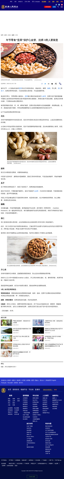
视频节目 (24, 389)
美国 (9, 400)
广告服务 (44, 460)
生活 (9, 35)
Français (3, 382)
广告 (49, 1)
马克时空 (35, 417)
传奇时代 (47, 428)
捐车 (57, 1)
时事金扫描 (35, 402)
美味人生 (29, 434)
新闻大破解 (35, 408)
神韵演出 (10, 414)
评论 (9, 403)
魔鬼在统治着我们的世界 (51, 434)
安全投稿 (37, 460)
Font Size (56, 83)
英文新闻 (44, 1)
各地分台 (20, 1)
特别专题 (48, 423)
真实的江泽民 (48, 438)
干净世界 (26, 463)
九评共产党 (48, 436)
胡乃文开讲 (55, 402)
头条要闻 (10, 408)
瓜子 (2, 91)
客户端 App (58, 460)
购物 (62, 1)
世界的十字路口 (37, 414)
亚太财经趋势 (26, 417)
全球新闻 (25, 398)
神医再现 (54, 406)
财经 (14, 403)
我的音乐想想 (30, 447)
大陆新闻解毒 (36, 419)
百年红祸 (47, 440)
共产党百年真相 (49, 430)
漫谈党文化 (48, 449)
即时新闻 (10, 410)
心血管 (43, 96)
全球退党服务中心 (42, 463)
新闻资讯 (16, 389)
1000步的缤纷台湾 (31, 444)
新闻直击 (25, 406)
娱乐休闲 (30, 423)
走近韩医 (54, 408)
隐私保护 (24, 460)
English (54, 380)
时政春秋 (35, 404)
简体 (29, 1)
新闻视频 (26, 395)
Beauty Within (30, 436)
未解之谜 (45, 398)
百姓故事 (47, 447)
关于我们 (11, 460)
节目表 (31, 389)
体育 (18, 400)
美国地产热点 (46, 412)
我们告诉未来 (48, 426)
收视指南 (17, 460)
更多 (16, 465)
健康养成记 (55, 404)
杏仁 (59, 88)
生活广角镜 (29, 426)
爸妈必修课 (45, 408)
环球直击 (25, 400)
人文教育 (46, 395)
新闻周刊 (25, 408)
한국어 (21, 382)
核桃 (48, 88)
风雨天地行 (48, 443)
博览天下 (10, 412)
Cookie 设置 (32, 476)
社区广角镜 (26, 414)
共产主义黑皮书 (49, 445)
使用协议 (31, 460)
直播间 (37, 389)
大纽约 (9, 380)
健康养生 (55, 395)
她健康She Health (57, 400)
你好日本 (29, 428)
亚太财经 (25, 419)
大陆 (9, 405)
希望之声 (33, 463)
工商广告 (47, 453)
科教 (14, 405)
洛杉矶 (19, 380)
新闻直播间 (48, 6)
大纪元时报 (19, 463)
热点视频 (16, 408)
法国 (32, 380)
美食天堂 (29, 432)
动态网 (56, 463)
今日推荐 (16, 410)
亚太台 (42, 380)
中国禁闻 (25, 402)
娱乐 (18, 398)
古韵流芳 (45, 402)
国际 (9, 398)
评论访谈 (36, 395)
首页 (2, 35)
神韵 (11, 1)
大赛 (15, 1)
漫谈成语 (45, 406)
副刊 (5, 35)
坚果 (20, 88)
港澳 (14, 398)
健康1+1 (54, 398)
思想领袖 (35, 406)
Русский (10, 382)
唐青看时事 (35, 412)
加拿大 (14, 380)
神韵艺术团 (12, 463)
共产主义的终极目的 (50, 432)
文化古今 (45, 410)
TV (54, 6)
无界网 (3, 465)
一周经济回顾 (26, 412)
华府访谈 (25, 410)
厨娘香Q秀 (29, 440)
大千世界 (29, 438)
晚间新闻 (25, 404)
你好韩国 (29, 430)
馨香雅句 (45, 404)
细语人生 (35, 421)
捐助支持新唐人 (47, 389)
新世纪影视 (10, 465)
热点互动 (35, 400)
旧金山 (37, 380)
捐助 (53, 1)
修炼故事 (47, 451)
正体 (26, 1)
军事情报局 (35, 410)
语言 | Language (36, 1)
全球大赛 (16, 414)
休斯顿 (28, 380)
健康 (13, 35)
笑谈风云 (45, 400)
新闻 (10, 395)
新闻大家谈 (35, 398)
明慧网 (51, 463)
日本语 (16, 382)
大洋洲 (23, 380)
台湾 (14, 400)
